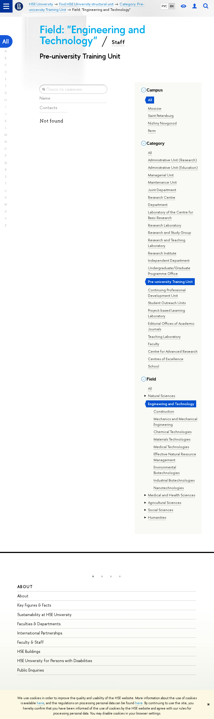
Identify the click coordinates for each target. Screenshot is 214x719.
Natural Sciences (161, 395)
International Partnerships (39, 633)
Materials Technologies (172, 439)
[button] (93, 576)
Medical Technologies (171, 446)
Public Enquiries (30, 670)
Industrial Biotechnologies (174, 480)
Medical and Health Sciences (171, 494)
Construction (164, 411)
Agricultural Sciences (164, 502)
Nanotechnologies (169, 487)
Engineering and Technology (171, 403)
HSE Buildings (28, 651)
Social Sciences (160, 509)
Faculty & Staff (30, 642)
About (25, 586)
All (5, 41)
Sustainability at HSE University (44, 614)
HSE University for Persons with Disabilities (54, 660)
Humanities (157, 517)
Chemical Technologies (172, 431)
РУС (164, 6)
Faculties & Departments (38, 623)
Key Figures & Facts (34, 605)
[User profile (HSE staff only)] (194, 6)
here (40, 703)
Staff (118, 42)
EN (172, 6)
